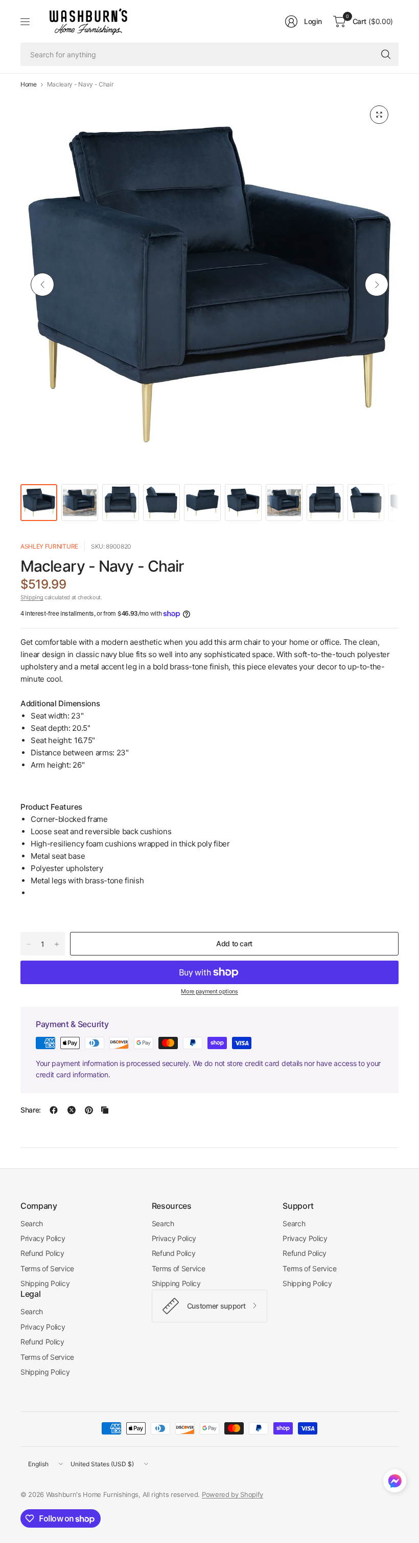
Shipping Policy (44, 1283)
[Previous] (42, 284)
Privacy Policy (42, 1238)
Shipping (31, 597)
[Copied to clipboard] (104, 1110)
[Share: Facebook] (53, 1110)
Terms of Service (47, 1268)
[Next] (376, 284)
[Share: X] (71, 1110)
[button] (394, 1483)
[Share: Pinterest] (89, 1110)
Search (31, 1223)
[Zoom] (379, 114)
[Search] (386, 54)
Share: (30, 1110)
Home (28, 84)
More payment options (209, 991)
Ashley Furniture (49, 546)
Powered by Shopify (232, 1494)
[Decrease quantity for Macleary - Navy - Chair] (28, 944)
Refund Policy (42, 1253)
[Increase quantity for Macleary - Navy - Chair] (56, 944)
